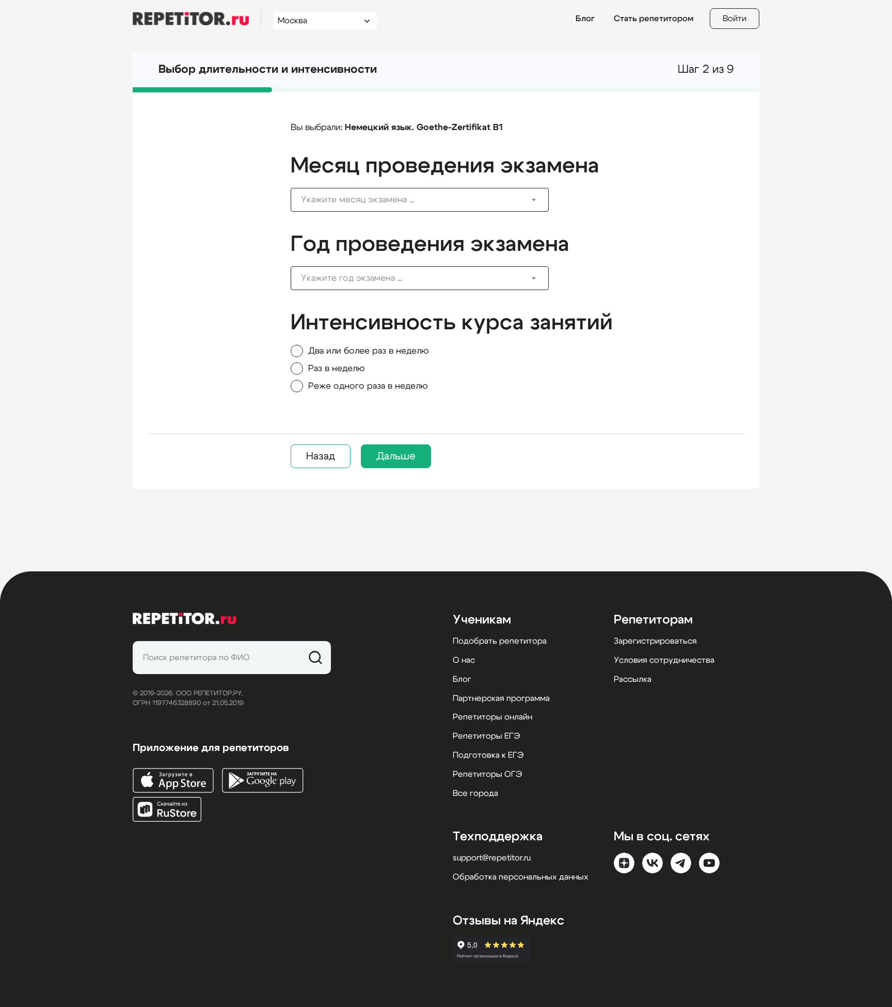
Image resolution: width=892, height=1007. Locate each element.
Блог (585, 18)
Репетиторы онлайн (492, 717)
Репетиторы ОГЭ (487, 774)
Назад (320, 456)
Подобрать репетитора (500, 641)
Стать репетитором (653, 18)
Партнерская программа (501, 698)
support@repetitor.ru (492, 858)
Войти (734, 18)
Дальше (396, 456)
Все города (475, 793)
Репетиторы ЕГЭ (486, 736)
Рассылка (632, 679)
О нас (464, 660)
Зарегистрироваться (655, 641)
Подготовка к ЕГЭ (488, 755)
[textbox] (411, 199)
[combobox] (316, 20)
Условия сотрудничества (664, 660)
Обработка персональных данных (520, 877)
